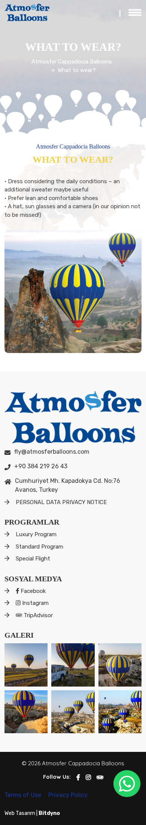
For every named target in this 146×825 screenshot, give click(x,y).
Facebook (32, 591)
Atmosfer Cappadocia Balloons (71, 61)
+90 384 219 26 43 (40, 466)
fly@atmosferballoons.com (51, 451)
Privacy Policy (68, 795)
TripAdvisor (37, 615)
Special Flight (33, 558)
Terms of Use (23, 795)
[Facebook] (78, 777)
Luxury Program (36, 534)
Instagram (35, 603)
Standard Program (39, 546)
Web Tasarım (20, 813)
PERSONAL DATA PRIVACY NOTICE (61, 502)
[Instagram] (88, 777)
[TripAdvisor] (100, 777)
